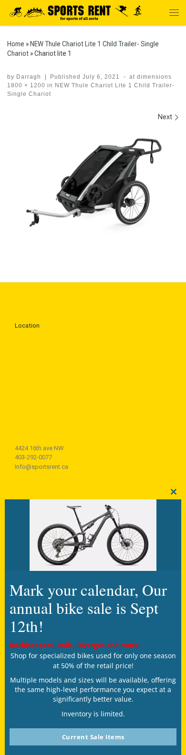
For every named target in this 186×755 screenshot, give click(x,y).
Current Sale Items (93, 737)
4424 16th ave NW (39, 448)
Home (15, 44)
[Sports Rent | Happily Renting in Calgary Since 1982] (78, 11)
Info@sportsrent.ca (41, 466)
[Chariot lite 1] (93, 187)
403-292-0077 (33, 457)
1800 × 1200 (26, 85)
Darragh (28, 76)
